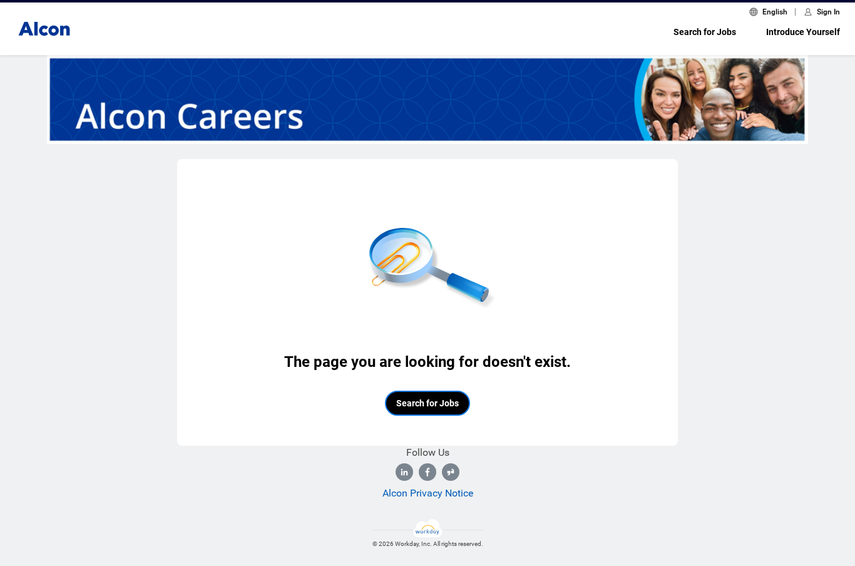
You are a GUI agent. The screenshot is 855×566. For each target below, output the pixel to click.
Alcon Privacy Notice (427, 493)
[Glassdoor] (450, 472)
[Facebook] (427, 472)
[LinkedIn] (404, 472)
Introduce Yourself (803, 32)
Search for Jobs (704, 32)
